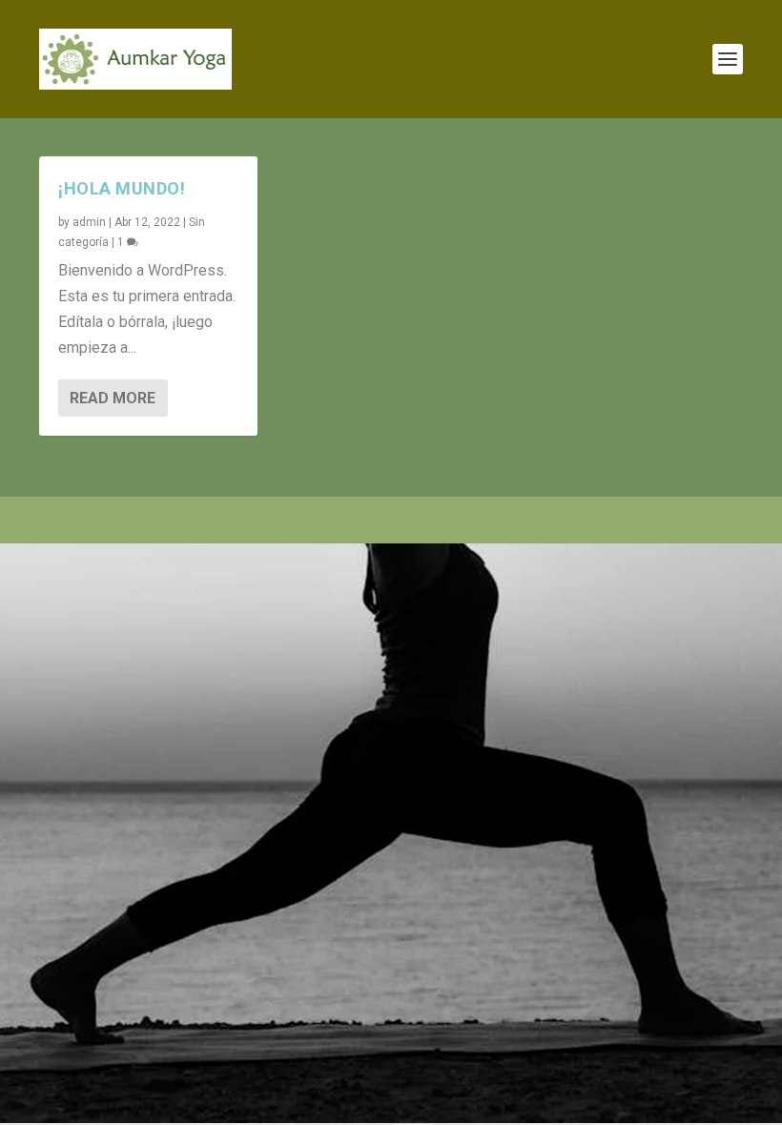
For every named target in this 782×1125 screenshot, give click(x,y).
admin (89, 222)
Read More (112, 398)
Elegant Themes (163, 521)
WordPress (328, 521)
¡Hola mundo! (121, 188)
